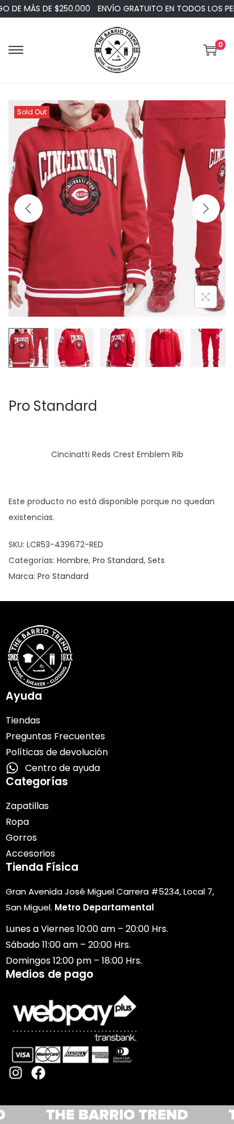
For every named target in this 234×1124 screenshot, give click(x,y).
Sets (156, 560)
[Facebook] (38, 1073)
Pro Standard (118, 560)
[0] (210, 50)
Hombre (73, 560)
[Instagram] (16, 1073)
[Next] (205, 208)
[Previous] (28, 208)
